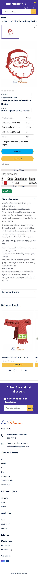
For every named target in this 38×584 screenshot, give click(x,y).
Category (4, 528)
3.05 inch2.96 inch (12, 132)
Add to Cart (18, 365)
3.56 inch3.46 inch (12, 122)
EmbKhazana (14, 3)
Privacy (13, 573)
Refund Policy (5, 485)
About (3, 459)
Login (3, 502)
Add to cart (17, 159)
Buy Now (17, 151)
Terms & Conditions (7, 480)
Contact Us (4, 498)
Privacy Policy (5, 476)
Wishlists (3, 463)
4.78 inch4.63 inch (12, 127)
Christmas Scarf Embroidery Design (15, 357)
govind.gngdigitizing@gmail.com (18, 446)
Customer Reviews (10, 292)
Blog (2, 472)
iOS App (7, 545)
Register (3, 506)
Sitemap (24, 573)
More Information (10, 198)
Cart (2, 468)
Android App (8, 550)
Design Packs (5, 524)
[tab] (10, 32)
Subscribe (30, 408)
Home (3, 520)
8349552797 (11, 438)
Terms (19, 573)
